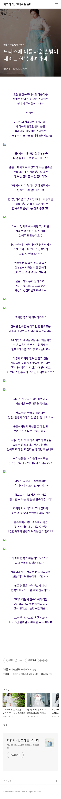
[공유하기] (16, 660)
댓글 (5, 725)
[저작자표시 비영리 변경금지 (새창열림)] (43, 660)
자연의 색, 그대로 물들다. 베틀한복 (23, 746)
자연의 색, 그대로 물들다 (17, 4)
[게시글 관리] (20, 660)
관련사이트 (8, 781)
